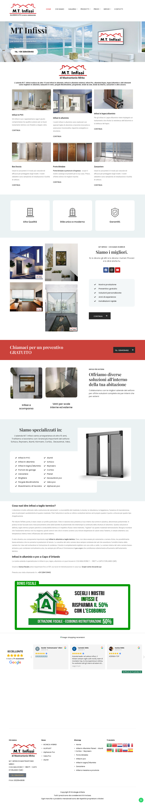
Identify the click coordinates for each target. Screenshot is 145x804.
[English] (125, 745)
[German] (109, 750)
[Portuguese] (120, 750)
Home (48, 9)
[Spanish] (130, 750)
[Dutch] (120, 745)
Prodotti (85, 9)
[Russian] (125, 750)
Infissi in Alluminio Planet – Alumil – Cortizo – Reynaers (88, 749)
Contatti (118, 9)
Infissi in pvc (81, 759)
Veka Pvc (47, 756)
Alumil (45, 760)
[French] (130, 745)
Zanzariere (80, 766)
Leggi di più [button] (76, 666)
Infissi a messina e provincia (87, 770)
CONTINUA (16, 130)
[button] (144, 657)
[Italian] (114, 750)
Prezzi (96, 9)
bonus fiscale (24, 567)
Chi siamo (59, 9)
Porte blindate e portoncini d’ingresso (67, 171)
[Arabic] (109, 745)
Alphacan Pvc (49, 752)
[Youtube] (117, 270)
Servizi (107, 9)
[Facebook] (106, 270)
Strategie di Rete (78, 792)
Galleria (72, 9)
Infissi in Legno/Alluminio (86, 762)
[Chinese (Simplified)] (114, 745)
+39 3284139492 (44, 572)
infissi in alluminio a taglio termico (62, 539)
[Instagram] (111, 270)
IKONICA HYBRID (50, 744)
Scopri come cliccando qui (91, 567)
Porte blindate (82, 755)
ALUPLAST (47, 748)
